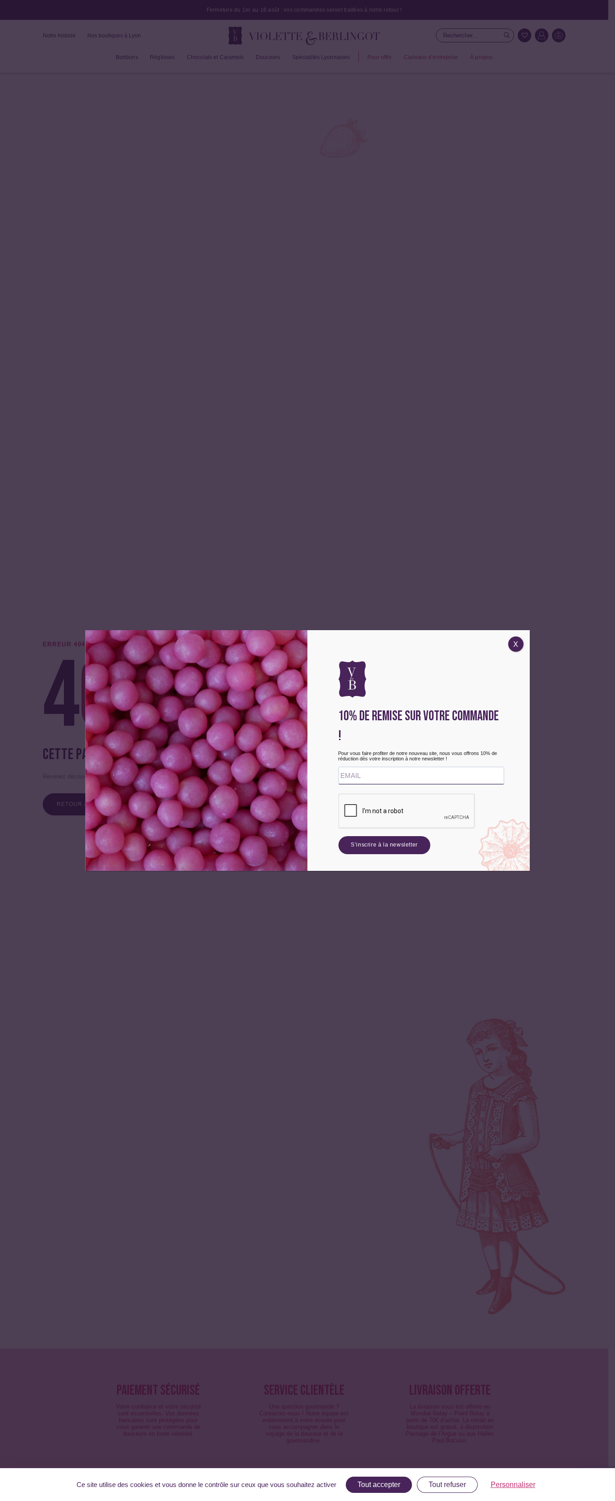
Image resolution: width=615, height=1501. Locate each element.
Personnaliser (513, 1484)
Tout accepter (378, 1484)
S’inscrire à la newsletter (384, 845)
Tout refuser (447, 1484)
